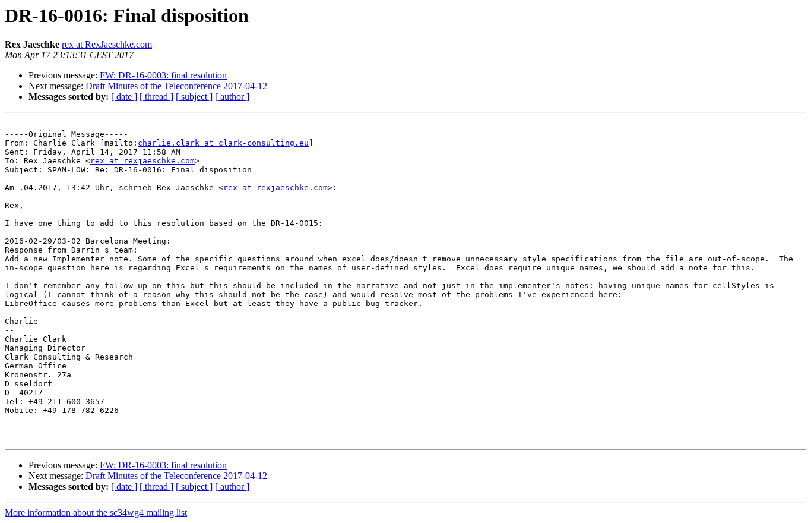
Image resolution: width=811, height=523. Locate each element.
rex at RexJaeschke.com (107, 44)
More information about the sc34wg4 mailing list (96, 513)
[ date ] (124, 97)
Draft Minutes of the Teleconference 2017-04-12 (176, 86)
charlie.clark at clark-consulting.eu (223, 142)
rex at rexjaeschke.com (142, 160)
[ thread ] (156, 97)
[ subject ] (194, 97)
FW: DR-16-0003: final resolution (163, 75)
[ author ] (232, 97)
